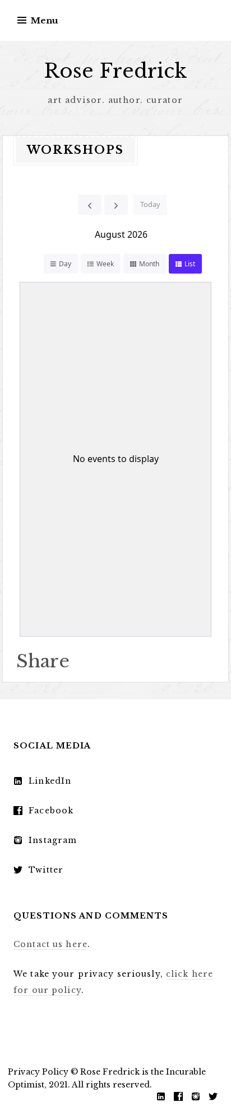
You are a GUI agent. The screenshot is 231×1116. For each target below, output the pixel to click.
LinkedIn (50, 781)
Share (43, 661)
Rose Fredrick (115, 71)
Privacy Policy (38, 1072)
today (150, 204)
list (189, 264)
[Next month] (116, 205)
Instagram (53, 840)
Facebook (51, 811)
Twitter (46, 870)
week (105, 264)
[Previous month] (89, 205)
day (65, 264)
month (149, 264)
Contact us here (50, 944)
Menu (44, 20)
